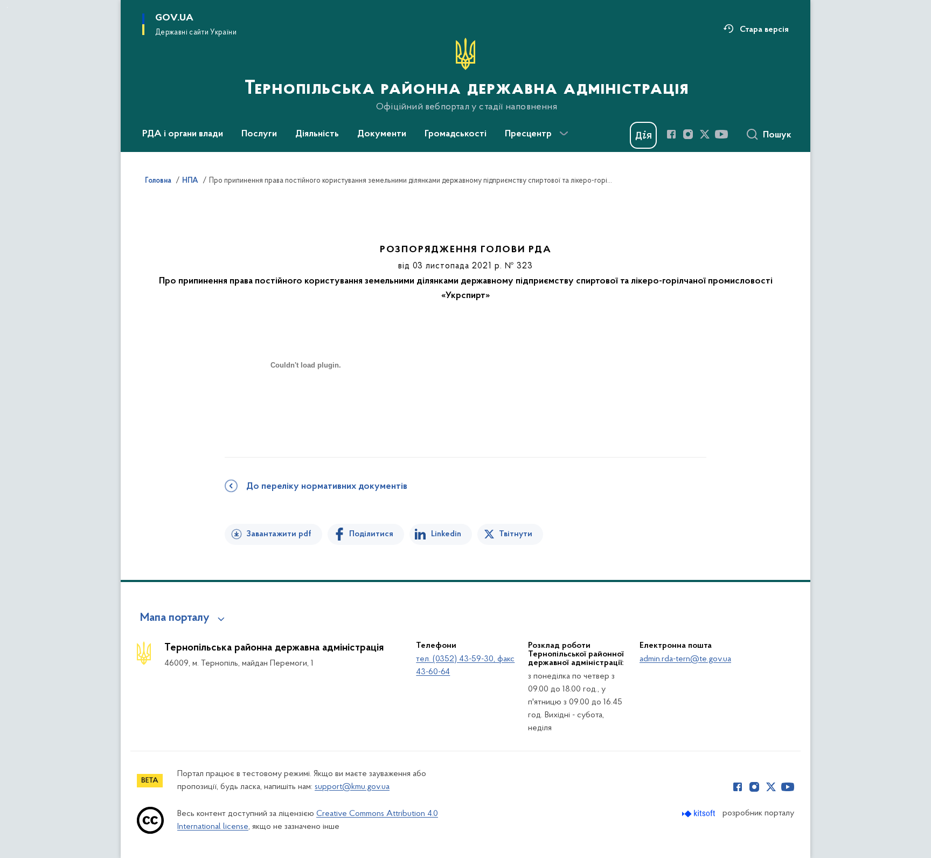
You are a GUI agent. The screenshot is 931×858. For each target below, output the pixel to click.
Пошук (777, 135)
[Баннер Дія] (643, 135)
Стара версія (764, 29)
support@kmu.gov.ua (352, 787)
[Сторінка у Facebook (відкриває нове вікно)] (671, 134)
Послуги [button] (259, 134)
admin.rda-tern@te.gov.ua (685, 659)
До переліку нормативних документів (326, 487)
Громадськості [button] (456, 134)
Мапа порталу (175, 618)
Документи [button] (381, 134)
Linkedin (446, 534)
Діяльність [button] (317, 134)
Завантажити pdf (278, 534)
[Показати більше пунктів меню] (563, 134)
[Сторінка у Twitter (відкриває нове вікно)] (704, 134)
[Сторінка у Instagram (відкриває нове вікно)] (688, 134)
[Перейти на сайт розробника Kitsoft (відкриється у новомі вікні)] (699, 813)
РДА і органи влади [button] (182, 134)
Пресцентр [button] (528, 134)
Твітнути (515, 534)
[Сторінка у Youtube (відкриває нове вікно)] (721, 134)
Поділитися (371, 534)
